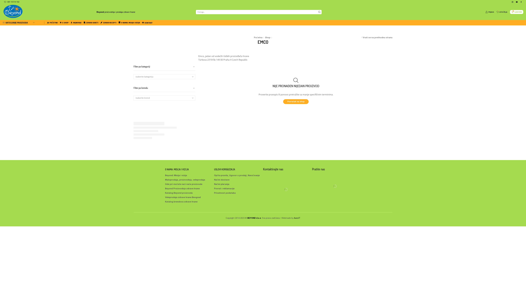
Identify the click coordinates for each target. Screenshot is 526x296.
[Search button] (319, 12)
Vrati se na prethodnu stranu (377, 37)
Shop (267, 37)
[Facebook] (521, 2)
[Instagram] (512, 2)
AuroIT (297, 218)
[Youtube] (517, 2)
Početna (258, 37)
